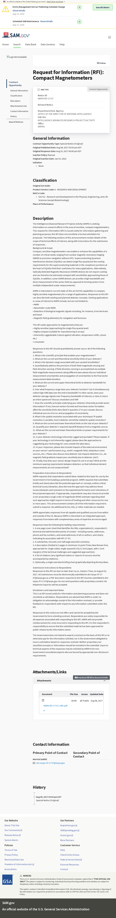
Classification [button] (16, 95)
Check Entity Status (69, 854)
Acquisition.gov (67, 825)
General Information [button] (19, 90)
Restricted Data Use (14, 859)
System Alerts (11, 840)
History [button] (13, 116)
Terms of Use (11, 850)
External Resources (69, 864)
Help (62, 850)
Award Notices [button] (16, 121)
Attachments (44, 680)
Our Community (12, 830)
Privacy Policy (11, 854)
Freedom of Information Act (18, 864)
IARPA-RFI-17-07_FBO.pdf (54, 708)
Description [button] (15, 100)
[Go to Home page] (16, 36)
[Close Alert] (79, 7)
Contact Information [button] (19, 111)
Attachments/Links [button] (18, 106)
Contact (64, 869)
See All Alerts (102, 7)
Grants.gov (65, 835)
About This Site (12, 825)
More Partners (67, 840)
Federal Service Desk (70, 859)
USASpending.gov (68, 830)
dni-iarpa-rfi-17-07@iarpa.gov (50, 762)
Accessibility (11, 869)
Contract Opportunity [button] (15, 84)
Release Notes (12, 835)
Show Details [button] (19, 10)
